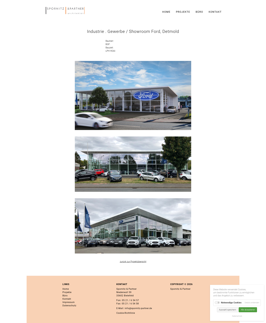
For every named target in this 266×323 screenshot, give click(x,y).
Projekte (66, 292)
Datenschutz (69, 305)
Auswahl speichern (227, 309)
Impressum (68, 302)
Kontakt (66, 299)
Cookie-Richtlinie (125, 313)
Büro (65, 295)
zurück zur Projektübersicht (133, 261)
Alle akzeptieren (248, 309)
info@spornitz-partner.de (138, 308)
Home (65, 289)
